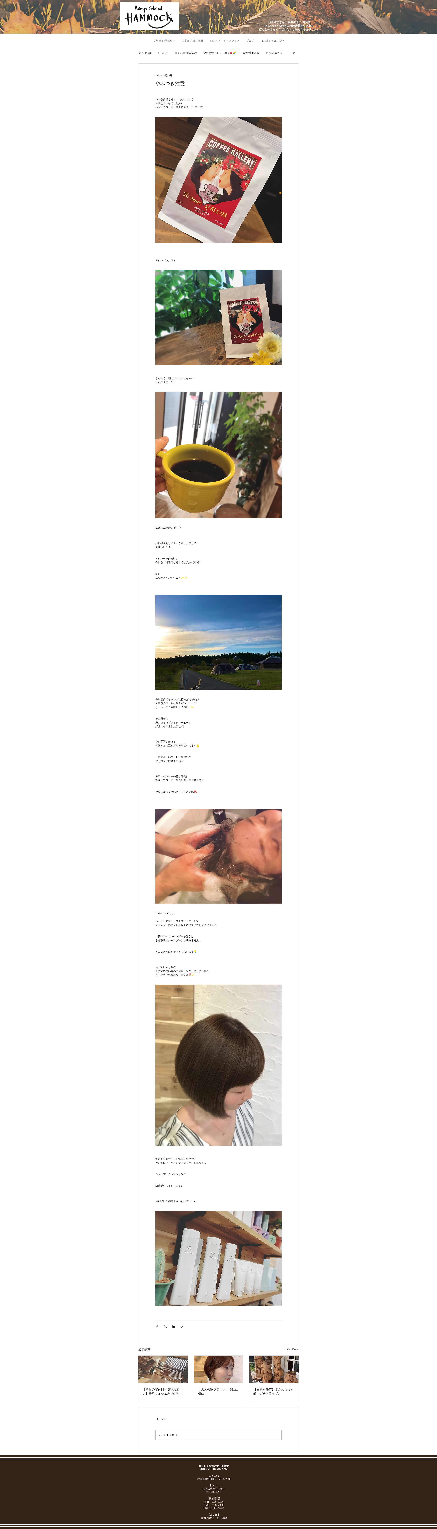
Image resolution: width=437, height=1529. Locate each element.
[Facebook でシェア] (157, 1326)
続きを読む (272, 53)
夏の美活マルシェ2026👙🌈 (219, 53)
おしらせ (163, 53)
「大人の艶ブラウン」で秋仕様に (218, 1391)
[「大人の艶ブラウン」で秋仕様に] (218, 1369)
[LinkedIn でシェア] (173, 1326)
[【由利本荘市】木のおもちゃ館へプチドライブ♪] (274, 1369)
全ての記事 (144, 53)
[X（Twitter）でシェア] (165, 1326)
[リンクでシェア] (182, 1326)
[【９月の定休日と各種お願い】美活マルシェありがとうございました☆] (163, 1369)
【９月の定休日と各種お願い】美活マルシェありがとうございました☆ (162, 1392)
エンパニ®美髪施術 (186, 53)
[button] (294, 53)
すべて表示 (293, 1349)
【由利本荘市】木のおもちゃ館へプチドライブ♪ (273, 1391)
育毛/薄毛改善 (251, 53)
